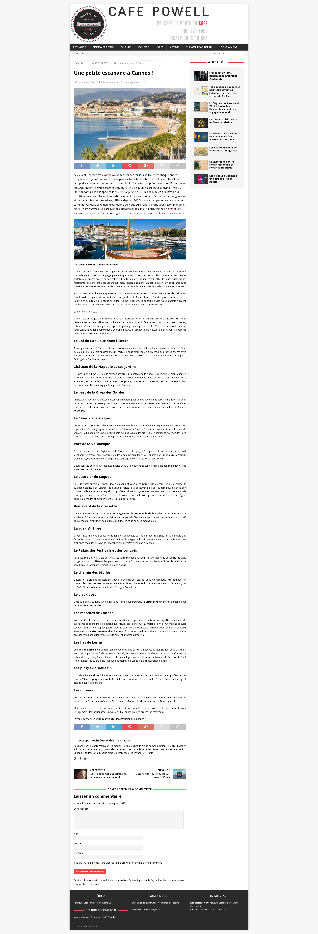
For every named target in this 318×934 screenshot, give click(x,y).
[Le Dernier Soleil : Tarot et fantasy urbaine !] (201, 123)
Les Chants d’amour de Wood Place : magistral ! (223, 149)
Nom (76, 833)
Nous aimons (229, 47)
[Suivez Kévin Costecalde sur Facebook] (79, 758)
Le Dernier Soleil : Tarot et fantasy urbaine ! (223, 121)
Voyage (174, 47)
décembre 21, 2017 (87, 82)
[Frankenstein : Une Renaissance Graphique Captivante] (201, 76)
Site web (78, 852)
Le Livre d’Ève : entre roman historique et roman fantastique (221, 164)
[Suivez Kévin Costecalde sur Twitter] (84, 758)
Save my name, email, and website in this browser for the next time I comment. (119, 862)
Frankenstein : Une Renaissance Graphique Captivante (223, 75)
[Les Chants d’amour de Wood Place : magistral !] (201, 151)
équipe (95, 916)
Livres (159, 47)
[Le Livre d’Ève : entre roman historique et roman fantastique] (201, 165)
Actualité (79, 47)
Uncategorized (131, 82)
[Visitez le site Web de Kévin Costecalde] (75, 758)
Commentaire (81, 808)
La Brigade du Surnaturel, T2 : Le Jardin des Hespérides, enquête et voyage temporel (224, 108)
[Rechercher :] (227, 53)
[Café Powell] (140, 41)
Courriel (78, 843)
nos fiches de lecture (168, 902)
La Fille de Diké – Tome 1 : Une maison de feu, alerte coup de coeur (224, 136)
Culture (125, 47)
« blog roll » (154, 909)
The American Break (199, 47)
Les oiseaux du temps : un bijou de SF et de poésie (223, 178)
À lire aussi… (217, 62)
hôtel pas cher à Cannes (168, 213)
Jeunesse (143, 47)
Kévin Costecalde (110, 82)
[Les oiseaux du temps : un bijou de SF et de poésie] (201, 179)
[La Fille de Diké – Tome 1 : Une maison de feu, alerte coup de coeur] (201, 137)
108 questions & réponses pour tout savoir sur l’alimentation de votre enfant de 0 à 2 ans (224, 91)
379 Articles (124, 740)
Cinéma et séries (103, 47)
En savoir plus (104, 902)
